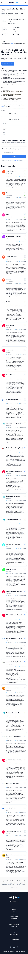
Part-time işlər (14, 937)
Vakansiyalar (10, 13)
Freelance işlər (14, 934)
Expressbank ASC (11, 23)
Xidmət (16, 13)
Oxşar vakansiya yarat (7, 63)
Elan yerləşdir (14, 929)
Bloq (14, 911)
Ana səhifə (3, 13)
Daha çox (12, 887)
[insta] (10, 947)
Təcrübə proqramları (14, 939)
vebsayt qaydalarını (14, 160)
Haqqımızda (14, 918)
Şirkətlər (14, 909)
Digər (22, 13)
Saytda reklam (14, 916)
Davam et (14, 156)
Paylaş (11, 113)
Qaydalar (14, 914)
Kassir (12, 43)
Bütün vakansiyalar (14, 924)
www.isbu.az (19, 109)
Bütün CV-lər (14, 926)
